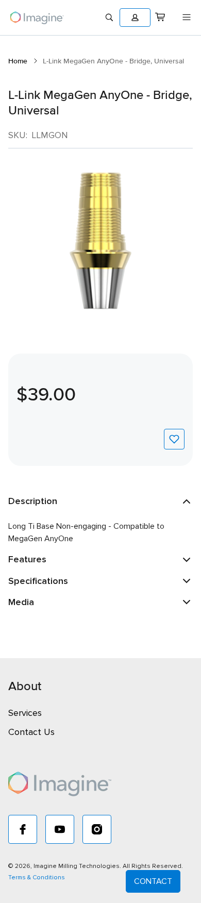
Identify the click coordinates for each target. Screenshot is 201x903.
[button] (135, 17)
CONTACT (153, 881)
